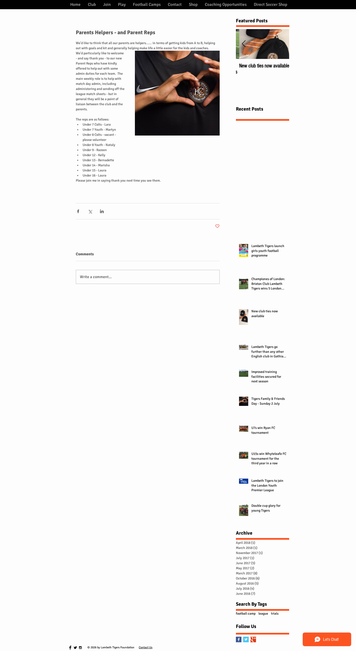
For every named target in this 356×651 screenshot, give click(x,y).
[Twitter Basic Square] (246, 639)
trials (275, 613)
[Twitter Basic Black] (75, 648)
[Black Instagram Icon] (80, 648)
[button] (92, 5)
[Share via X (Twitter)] (90, 211)
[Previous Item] (243, 44)
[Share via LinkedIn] (102, 211)
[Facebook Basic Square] (238, 639)
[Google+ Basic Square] (253, 639)
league (263, 613)
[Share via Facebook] (78, 211)
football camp (245, 613)
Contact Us (145, 647)
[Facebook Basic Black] (70, 648)
